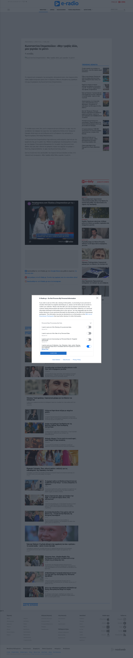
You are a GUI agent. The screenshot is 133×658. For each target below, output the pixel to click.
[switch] (89, 327)
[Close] (98, 298)
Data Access (66, 359)
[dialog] (66, 329)
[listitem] (66, 323)
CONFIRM (53, 353)
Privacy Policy (77, 359)
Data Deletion (56, 359)
